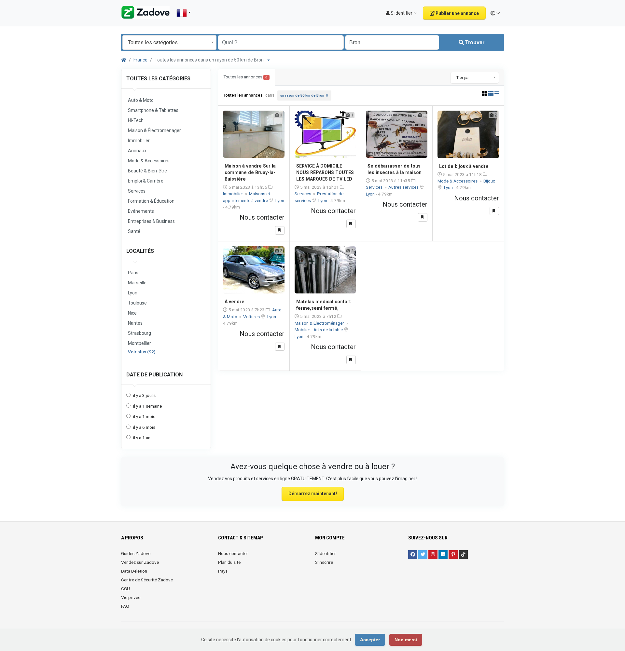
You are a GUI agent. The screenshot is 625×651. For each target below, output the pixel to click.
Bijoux (489, 180)
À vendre (234, 301)
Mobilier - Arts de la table (319, 329)
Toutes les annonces (245, 77)
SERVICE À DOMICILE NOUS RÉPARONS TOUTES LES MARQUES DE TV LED (325, 172)
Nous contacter (233, 553)
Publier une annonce (457, 13)
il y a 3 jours (144, 395)
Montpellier (139, 343)
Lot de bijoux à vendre (464, 166)
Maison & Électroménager (320, 323)
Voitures (252, 316)
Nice (132, 313)
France (140, 59)
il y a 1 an (141, 437)
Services (303, 193)
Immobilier (233, 193)
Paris (133, 272)
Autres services (404, 187)
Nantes (135, 323)
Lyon (132, 292)
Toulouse (137, 302)
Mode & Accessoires (458, 180)
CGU (125, 588)
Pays (223, 571)
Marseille (137, 282)
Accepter (370, 639)
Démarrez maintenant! (312, 493)
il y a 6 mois (144, 427)
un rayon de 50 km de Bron (302, 95)
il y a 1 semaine (147, 406)
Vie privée (130, 597)
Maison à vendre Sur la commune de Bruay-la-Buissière (250, 172)
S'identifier (325, 553)
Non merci (406, 639)
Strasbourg (139, 333)
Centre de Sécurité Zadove (147, 579)
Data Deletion (134, 571)
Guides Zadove (135, 553)
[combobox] (169, 42)
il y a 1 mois (144, 416)
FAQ (125, 606)
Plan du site (229, 562)
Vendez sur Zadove (140, 562)
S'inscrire (324, 562)
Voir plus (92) (141, 351)
